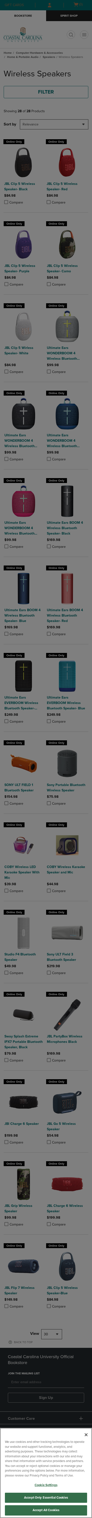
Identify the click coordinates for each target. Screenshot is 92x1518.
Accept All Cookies (46, 1510)
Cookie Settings (46, 1485)
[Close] (86, 1434)
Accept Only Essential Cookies (46, 1498)
